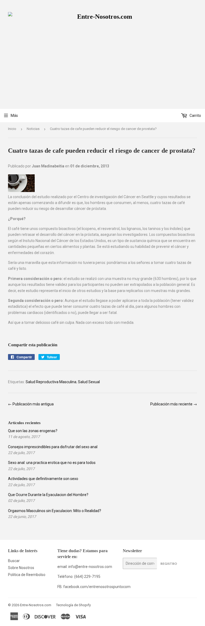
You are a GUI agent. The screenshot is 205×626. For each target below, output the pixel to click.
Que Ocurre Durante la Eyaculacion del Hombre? (48, 495)
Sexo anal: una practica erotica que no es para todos (52, 462)
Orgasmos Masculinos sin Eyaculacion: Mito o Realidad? (54, 511)
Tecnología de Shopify (73, 605)
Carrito (195, 115)
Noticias (33, 129)
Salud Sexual (89, 382)
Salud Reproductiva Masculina (51, 382)
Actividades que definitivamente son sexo (43, 479)
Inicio (12, 129)
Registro (168, 564)
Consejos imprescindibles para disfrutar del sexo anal (52, 447)
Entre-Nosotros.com (35, 605)
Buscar (14, 561)
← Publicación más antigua (31, 404)
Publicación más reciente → (173, 404)
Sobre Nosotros (21, 568)
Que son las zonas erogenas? (32, 431)
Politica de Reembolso (26, 575)
